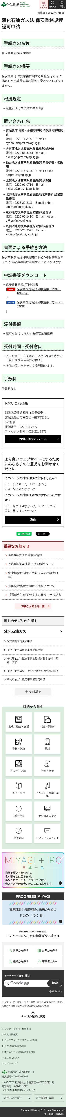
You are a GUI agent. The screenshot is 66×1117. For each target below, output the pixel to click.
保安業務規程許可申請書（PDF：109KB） (39, 291)
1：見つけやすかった (22, 506)
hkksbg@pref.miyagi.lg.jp (22, 188)
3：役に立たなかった (22, 489)
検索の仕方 (57, 991)
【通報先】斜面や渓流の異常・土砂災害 (34, 594)
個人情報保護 (11, 1034)
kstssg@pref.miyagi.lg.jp (22, 234)
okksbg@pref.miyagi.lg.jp (22, 157)
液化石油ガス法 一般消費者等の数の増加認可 (33, 670)
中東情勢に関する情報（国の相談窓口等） (33, 575)
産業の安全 (49, 1002)
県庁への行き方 (13, 1097)
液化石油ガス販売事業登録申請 (25, 649)
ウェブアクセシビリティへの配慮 (20, 1040)
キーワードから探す (17, 975)
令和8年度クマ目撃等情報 (25, 555)
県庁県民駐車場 (45, 1097)
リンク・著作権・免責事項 (17, 1028)
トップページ (8, 1002)
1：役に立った (17, 484)
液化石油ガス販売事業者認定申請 (26, 679)
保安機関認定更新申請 (19, 641)
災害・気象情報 (43, 4)
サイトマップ (11, 1063)
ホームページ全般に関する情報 (19, 1052)
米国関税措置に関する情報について (31, 586)
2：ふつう (40, 484)
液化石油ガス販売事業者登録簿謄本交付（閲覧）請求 (32, 660)
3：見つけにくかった (22, 510)
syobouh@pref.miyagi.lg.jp (23, 143)
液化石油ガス (15, 631)
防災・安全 (22, 1002)
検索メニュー (61, 4)
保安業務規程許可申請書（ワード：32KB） (40, 304)
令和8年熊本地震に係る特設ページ (31, 563)
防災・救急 (36, 1002)
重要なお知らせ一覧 (33, 606)
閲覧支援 (52, 4)
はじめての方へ (12, 1057)
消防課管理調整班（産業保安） (25, 412)
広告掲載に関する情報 (15, 1046)
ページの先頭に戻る (33, 1016)
